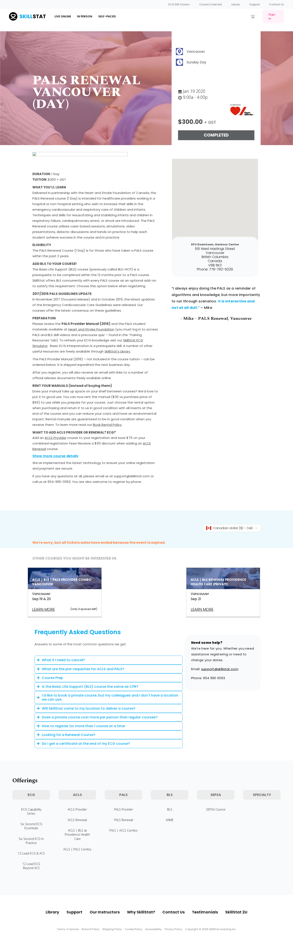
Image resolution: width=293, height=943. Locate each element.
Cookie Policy (133, 929)
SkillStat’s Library (117, 351)
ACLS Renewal (77, 820)
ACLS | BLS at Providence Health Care (77, 834)
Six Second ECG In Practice (31, 841)
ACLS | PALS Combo (77, 849)
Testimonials (205, 912)
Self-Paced (107, 16)
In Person (84, 16)
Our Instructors (105, 912)
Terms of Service (68, 929)
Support (254, 4)
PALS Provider (123, 809)
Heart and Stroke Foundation (91, 329)
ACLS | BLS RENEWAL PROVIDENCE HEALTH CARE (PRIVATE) (218, 581)
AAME (170, 820)
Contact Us (276, 4)
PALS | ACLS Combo (123, 830)
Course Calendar (210, 4)
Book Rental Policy (107, 424)
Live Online (62, 16)
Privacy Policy (173, 929)
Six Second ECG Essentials (31, 826)
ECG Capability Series (31, 811)
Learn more (43, 609)
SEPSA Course (215, 809)
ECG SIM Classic (179, 4)
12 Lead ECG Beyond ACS (31, 866)
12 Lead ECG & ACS (31, 853)
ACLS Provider (55, 437)
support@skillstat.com (219, 669)
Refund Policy (90, 929)
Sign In (271, 16)
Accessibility (153, 929)
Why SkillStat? (141, 912)
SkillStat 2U (236, 912)
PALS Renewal (123, 820)
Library (235, 4)
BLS (169, 809)
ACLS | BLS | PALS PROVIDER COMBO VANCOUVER (61, 581)
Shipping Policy (112, 929)
